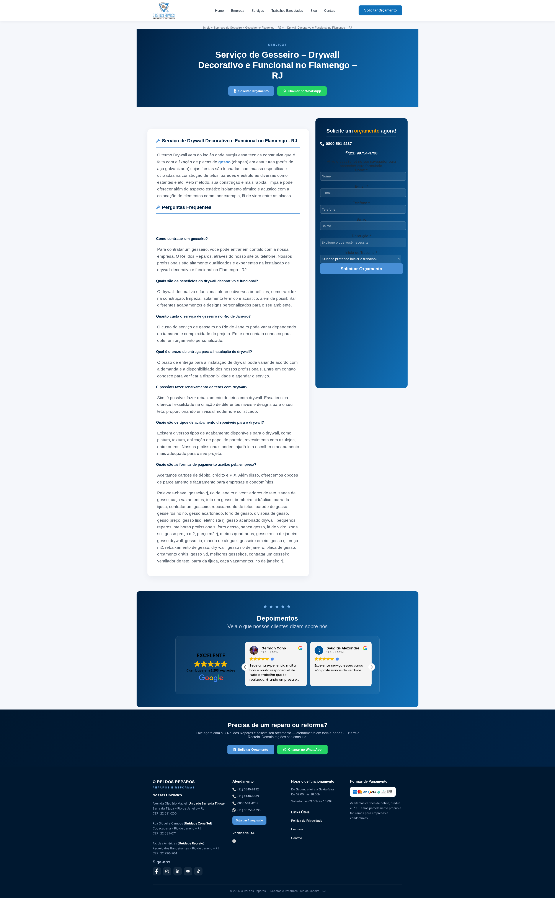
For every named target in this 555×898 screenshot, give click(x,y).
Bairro (361, 219)
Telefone (361, 203)
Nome (361, 170)
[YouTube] (188, 871)
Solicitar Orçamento (380, 10)
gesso (224, 162)
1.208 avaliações (223, 670)
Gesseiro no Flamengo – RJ (263, 27)
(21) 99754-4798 (363, 153)
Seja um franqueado (249, 820)
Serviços (257, 10)
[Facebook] (157, 871)
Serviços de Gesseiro (228, 27)
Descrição (361, 236)
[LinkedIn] (177, 871)
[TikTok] (198, 871)
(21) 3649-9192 (248, 789)
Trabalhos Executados (287, 10)
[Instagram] (167, 871)
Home (219, 10)
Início (206, 27)
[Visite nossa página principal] (172, 10)
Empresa (237, 10)
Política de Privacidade (306, 820)
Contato (329, 10)
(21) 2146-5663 (248, 796)
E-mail (361, 186)
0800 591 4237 (339, 143)
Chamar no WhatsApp (304, 91)
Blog (313, 10)
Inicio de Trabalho (361, 252)
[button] (371, 667)
